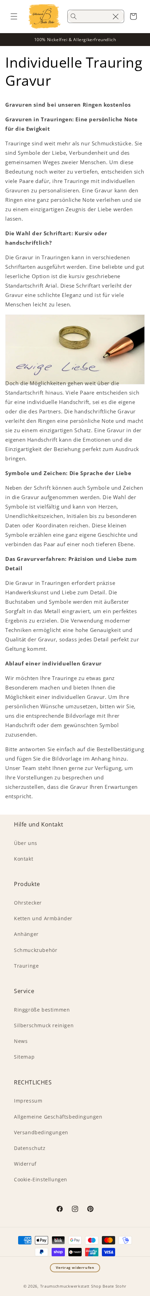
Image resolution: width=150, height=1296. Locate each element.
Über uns (25, 843)
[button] (14, 16)
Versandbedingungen (41, 1132)
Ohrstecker (28, 902)
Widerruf (25, 1163)
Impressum (28, 1100)
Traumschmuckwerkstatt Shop (71, 1286)
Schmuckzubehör (35, 950)
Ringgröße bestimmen (42, 1009)
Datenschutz (30, 1148)
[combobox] (96, 16)
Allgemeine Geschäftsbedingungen (58, 1116)
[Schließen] (115, 16)
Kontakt (23, 858)
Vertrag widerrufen (75, 1267)
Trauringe (26, 965)
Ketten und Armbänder (43, 918)
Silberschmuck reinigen (44, 1025)
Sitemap (24, 1056)
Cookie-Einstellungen (40, 1179)
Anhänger (26, 934)
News (21, 1041)
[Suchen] (73, 16)
